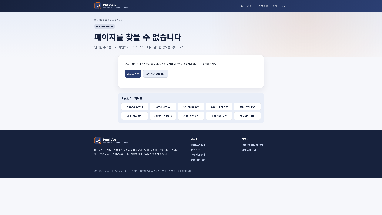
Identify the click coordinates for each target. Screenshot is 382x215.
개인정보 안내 (198, 154)
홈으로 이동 (133, 73)
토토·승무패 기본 (219, 106)
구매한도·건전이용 (162, 116)
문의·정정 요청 (198, 159)
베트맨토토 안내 (135, 106)
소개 (274, 6)
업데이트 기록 (247, 116)
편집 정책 (196, 149)
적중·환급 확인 (134, 116)
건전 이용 (263, 6)
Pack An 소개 (198, 144)
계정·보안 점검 (191, 116)
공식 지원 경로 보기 (155, 73)
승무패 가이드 (163, 106)
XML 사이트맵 (249, 150)
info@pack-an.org (252, 144)
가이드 (250, 6)
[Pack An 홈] (111, 5)
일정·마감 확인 (247, 106)
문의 (283, 6)
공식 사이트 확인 (191, 106)
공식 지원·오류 (219, 116)
